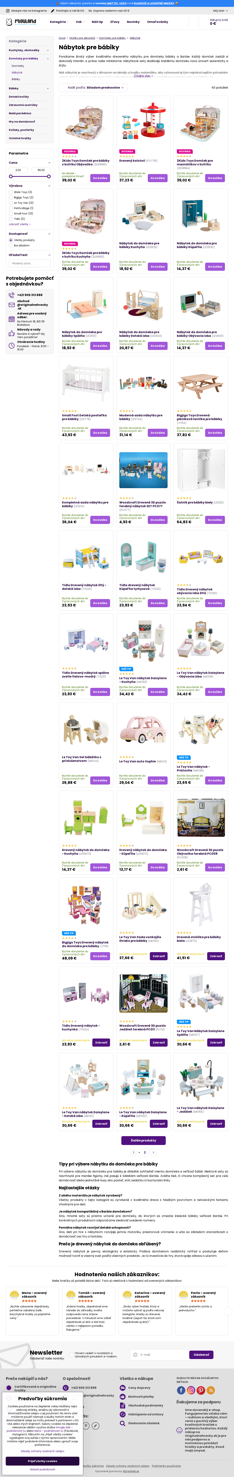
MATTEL (112, 3)
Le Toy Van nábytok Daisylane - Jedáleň (200, 1110)
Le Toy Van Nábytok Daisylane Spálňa (200, 1033)
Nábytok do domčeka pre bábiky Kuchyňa (139, 245)
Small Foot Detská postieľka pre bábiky (84, 417)
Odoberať (201, 1355)
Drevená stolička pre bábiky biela (199, 939)
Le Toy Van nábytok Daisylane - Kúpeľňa (143, 1114)
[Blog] (210, 1394)
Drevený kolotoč (132, 161)
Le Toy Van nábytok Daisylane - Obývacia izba (200, 675)
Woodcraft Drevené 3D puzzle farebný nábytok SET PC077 (142, 504)
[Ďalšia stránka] (153, 1152)
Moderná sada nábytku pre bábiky (140, 417)
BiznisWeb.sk (131, 1471)
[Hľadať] (194, 22)
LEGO (123, 3)
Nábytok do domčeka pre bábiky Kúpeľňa (197, 245)
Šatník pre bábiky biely (195, 502)
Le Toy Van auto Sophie (137, 761)
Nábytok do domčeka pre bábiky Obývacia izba (197, 334)
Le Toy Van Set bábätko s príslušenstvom (81, 759)
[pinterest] (200, 1394)
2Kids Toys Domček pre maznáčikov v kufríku (195, 162)
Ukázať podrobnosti (42, 1469)
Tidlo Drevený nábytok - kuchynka (81, 1027)
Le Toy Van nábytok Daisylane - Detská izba (85, 1114)
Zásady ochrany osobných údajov (128, 1466)
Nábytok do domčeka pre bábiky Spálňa (82, 334)
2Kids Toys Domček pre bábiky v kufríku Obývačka (86, 162)
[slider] (11, 176)
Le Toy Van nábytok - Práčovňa (193, 769)
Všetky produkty (24, 240)
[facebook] (181, 1394)
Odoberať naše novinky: (47, 1358)
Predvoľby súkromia (91, 1466)
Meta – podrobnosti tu (48, 1431)
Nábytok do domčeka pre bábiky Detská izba (139, 334)
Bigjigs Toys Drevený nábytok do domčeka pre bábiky (85, 944)
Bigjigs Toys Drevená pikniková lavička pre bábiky (199, 417)
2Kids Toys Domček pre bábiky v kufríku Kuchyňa (86, 255)
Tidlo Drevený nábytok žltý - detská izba (84, 587)
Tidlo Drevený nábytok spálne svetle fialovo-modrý (85, 675)
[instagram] (191, 1394)
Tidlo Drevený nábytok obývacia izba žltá (195, 591)
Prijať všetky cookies (42, 1461)
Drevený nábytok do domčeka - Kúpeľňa (143, 852)
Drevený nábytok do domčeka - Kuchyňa (86, 852)
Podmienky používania (166, 1466)
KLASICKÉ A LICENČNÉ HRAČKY (154, 3)
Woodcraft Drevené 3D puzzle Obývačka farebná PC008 (200, 852)
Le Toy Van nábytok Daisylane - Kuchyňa (143, 680)
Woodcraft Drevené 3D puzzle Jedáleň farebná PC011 (142, 1027)
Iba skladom (22, 245)
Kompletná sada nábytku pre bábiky (85, 504)
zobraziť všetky (19, 224)
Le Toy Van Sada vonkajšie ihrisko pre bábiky (140, 939)
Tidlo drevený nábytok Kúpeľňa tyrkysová (137, 587)
